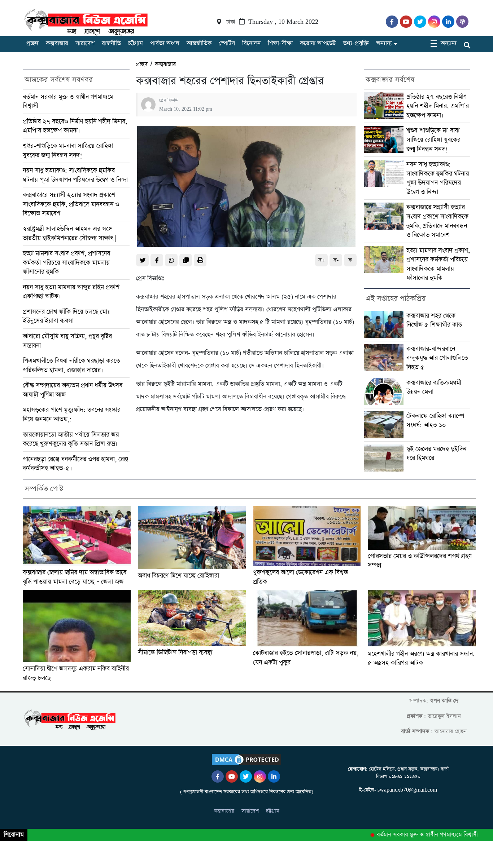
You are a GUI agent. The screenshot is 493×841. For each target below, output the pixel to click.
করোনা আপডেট (318, 43)
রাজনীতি (111, 43)
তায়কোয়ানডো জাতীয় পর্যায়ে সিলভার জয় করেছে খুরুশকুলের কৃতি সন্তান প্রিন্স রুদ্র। (71, 439)
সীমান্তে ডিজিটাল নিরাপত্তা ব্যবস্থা (175, 652)
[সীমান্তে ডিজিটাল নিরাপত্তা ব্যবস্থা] (192, 618)
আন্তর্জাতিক (199, 43)
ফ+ (321, 260)
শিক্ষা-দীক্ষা (280, 43)
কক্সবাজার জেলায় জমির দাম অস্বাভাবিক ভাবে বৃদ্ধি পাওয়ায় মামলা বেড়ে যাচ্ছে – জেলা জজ (74, 577)
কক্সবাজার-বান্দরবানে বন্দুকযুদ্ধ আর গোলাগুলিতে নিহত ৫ (437, 358)
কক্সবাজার (57, 43)
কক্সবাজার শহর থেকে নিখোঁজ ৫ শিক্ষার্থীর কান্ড (434, 320)
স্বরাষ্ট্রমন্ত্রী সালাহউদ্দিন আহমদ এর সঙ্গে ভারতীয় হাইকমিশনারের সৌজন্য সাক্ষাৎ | (69, 233)
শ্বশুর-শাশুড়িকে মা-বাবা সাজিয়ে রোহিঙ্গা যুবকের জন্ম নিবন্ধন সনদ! (68, 150)
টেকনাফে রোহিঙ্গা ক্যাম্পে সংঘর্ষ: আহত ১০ (435, 420)
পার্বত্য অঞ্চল (164, 43)
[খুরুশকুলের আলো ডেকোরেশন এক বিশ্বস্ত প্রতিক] (307, 536)
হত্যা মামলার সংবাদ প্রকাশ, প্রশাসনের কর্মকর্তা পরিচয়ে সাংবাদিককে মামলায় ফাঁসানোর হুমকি (66, 262)
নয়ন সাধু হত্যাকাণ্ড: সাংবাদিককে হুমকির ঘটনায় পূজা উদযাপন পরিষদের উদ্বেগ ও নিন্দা (75, 175)
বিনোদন (251, 43)
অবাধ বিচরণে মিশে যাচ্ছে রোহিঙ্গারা (178, 575)
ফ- (336, 260)
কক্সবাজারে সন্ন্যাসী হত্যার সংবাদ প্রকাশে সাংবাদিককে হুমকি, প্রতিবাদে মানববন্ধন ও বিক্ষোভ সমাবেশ (71, 204)
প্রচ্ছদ (32, 43)
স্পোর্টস (227, 43)
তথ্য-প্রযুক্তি (356, 43)
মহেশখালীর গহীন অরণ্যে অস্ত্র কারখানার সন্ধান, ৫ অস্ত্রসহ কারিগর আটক (421, 658)
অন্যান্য (384, 43)
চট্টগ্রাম (135, 43)
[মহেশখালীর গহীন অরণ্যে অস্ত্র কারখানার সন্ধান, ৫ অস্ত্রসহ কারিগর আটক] (422, 618)
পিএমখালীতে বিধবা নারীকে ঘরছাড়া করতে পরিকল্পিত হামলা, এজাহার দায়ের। (71, 365)
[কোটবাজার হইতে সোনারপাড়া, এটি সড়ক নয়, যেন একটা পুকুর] (307, 618)
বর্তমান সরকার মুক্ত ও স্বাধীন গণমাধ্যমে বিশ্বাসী (415, 835)
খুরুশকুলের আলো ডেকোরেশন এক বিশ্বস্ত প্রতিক (300, 577)
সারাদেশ (85, 43)
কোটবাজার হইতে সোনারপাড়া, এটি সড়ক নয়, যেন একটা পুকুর (305, 658)
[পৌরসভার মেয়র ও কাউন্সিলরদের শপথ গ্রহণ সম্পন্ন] (422, 528)
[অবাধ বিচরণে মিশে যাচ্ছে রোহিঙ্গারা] (192, 537)
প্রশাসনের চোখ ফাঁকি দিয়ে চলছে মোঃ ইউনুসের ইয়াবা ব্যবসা (66, 316)
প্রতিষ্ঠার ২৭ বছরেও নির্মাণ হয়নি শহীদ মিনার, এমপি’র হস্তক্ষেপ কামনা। (75, 126)
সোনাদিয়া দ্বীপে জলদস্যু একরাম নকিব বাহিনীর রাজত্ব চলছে (76, 673)
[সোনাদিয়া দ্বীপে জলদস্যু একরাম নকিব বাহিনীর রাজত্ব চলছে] (77, 626)
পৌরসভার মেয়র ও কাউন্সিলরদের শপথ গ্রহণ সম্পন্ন (420, 561)
